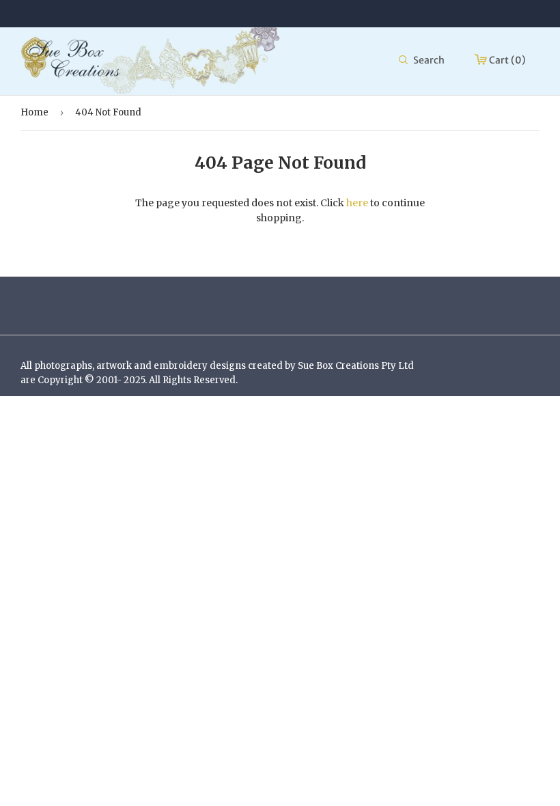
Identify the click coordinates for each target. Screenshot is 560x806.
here (357, 203)
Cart (506, 60)
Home (34, 112)
